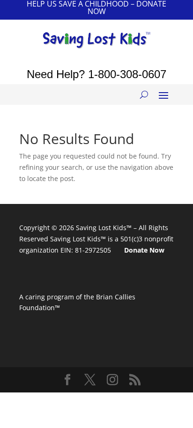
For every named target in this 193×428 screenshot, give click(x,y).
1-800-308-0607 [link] (127, 74)
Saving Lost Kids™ (104, 227)
